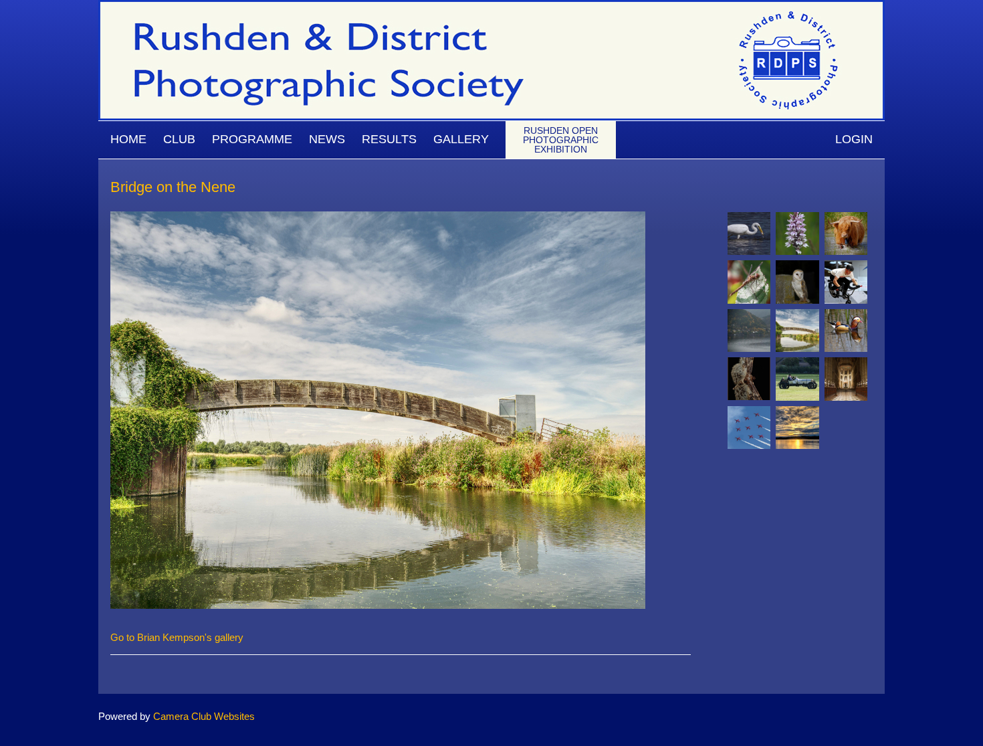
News (327, 139)
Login (854, 139)
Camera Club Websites (204, 716)
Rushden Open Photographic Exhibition (560, 140)
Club (179, 139)
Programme (252, 139)
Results (389, 139)
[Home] (491, 6)
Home (128, 139)
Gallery (461, 139)
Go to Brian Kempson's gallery (176, 637)
